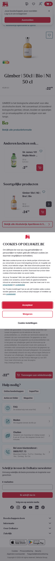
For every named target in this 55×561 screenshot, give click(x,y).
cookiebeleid (20, 285)
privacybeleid (8, 285)
